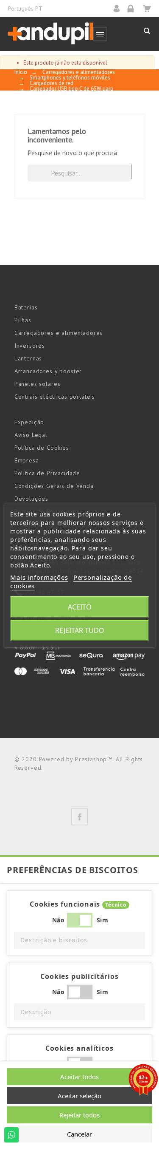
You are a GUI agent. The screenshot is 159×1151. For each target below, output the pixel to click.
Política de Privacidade (47, 473)
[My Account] (119, 8)
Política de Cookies (41, 447)
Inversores (29, 345)
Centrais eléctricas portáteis (54, 396)
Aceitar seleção (79, 1095)
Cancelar (79, 1134)
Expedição (29, 422)
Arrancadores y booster (48, 371)
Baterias (26, 307)
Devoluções (31, 498)
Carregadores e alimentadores (58, 333)
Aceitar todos (79, 1076)
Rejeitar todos (79, 1115)
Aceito (80, 607)
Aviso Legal (30, 435)
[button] (79, 940)
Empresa (26, 460)
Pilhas (22, 320)
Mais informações (39, 577)
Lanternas (28, 358)
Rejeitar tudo (79, 630)
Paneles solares (37, 384)
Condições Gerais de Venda (54, 486)
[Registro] (133, 8)
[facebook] (79, 816)
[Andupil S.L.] (50, 33)
